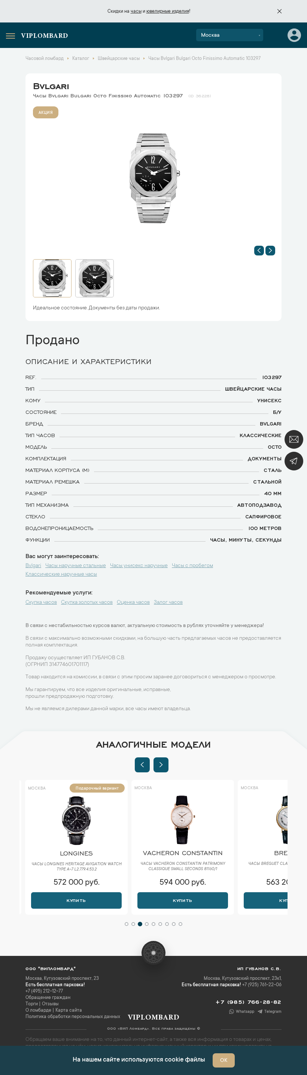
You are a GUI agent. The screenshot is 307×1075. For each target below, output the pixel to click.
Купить (76, 899)
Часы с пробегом (192, 566)
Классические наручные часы (61, 575)
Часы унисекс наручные (139, 566)
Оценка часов (133, 603)
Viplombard (44, 36)
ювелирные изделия (167, 11)
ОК (223, 1061)
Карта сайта (68, 1010)
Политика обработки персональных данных (72, 1017)
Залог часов (168, 603)
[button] (259, 250)
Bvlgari (51, 84)
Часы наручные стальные (75, 566)
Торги (31, 1004)
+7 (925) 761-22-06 (262, 985)
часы (136, 11)
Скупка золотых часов (87, 603)
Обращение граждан (47, 997)
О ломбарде (38, 1010)
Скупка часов (41, 603)
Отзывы (50, 1004)
